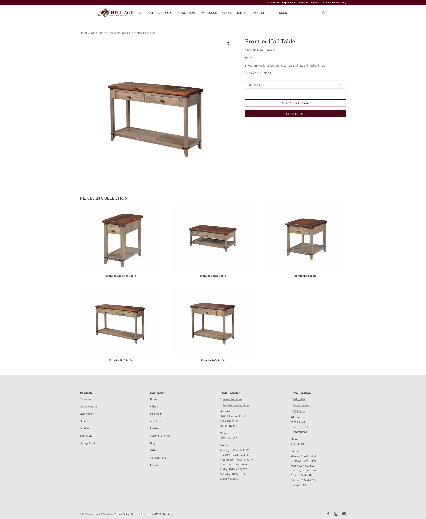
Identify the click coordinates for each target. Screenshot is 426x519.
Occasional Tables (118, 33)
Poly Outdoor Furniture (236, 405)
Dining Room (186, 12)
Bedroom (146, 12)
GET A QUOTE (295, 114)
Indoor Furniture (232, 399)
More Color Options (295, 103)
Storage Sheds (88, 443)
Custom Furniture (330, 2)
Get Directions (228, 425)
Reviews (154, 428)
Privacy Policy (121, 514)
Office (227, 12)
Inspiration (287, 2)
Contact (315, 2)
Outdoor (280, 12)
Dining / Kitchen (89, 406)
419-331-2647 (228, 437)
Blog (344, 2)
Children (165, 12)
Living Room (208, 12)
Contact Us (156, 465)
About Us (155, 421)
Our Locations (158, 457)
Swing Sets (260, 12)
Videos (154, 406)
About (302, 2)
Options (272, 2)
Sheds (242, 12)
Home (84, 33)
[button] (228, 44)
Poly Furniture (301, 405)
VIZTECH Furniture (164, 514)
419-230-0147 (299, 443)
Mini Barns (299, 411)
